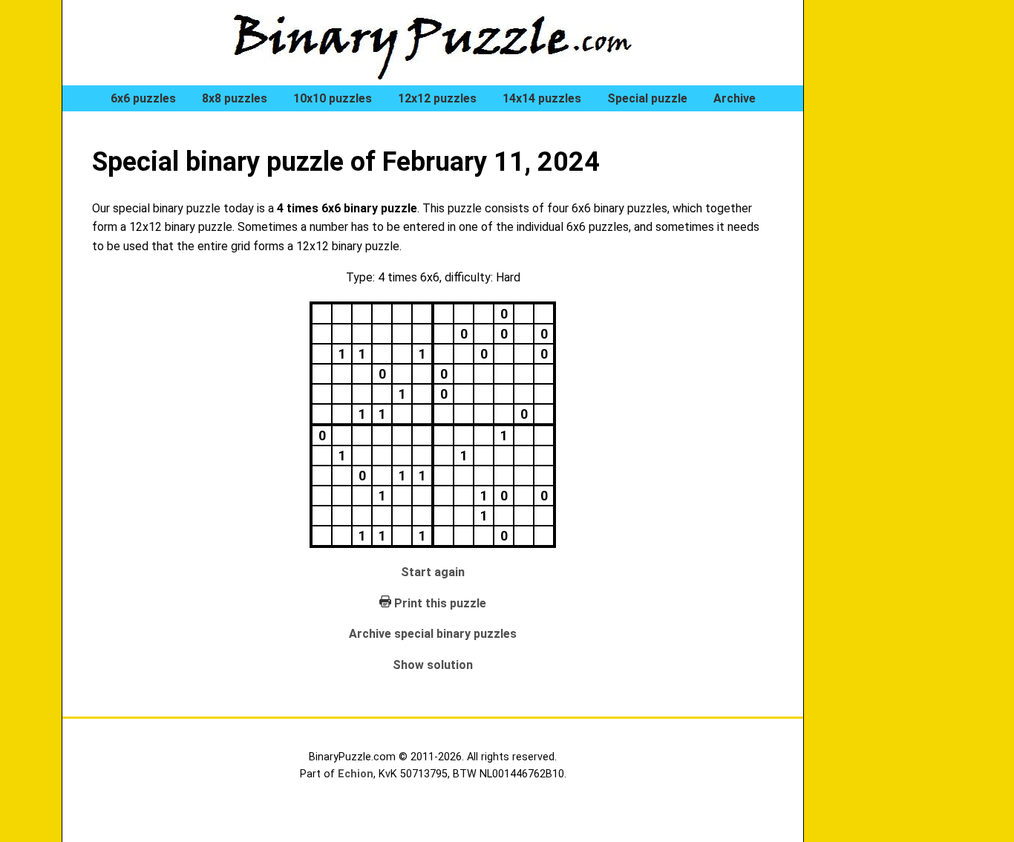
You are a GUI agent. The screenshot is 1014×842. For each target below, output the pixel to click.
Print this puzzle (440, 603)
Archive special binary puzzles (433, 634)
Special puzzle (647, 98)
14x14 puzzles (542, 98)
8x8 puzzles (234, 98)
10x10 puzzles (332, 98)
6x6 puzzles (143, 98)
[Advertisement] (893, 252)
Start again (433, 572)
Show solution (433, 665)
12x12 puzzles (437, 98)
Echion (355, 774)
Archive (734, 98)
